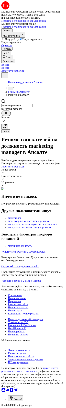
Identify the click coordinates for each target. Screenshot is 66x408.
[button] (5, 64)
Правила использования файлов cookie (23, 26)
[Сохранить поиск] (4, 126)
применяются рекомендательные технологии (29, 369)
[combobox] (17, 105)
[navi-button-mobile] (4, 75)
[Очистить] (6, 113)
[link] (7, 57)
